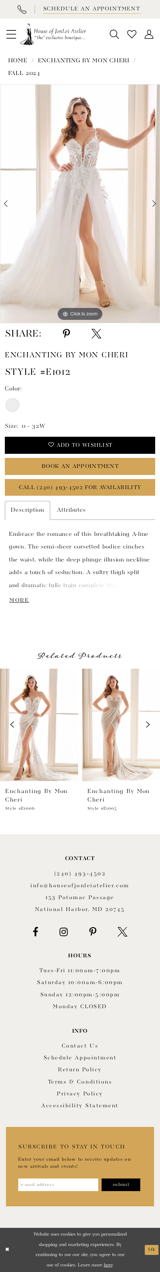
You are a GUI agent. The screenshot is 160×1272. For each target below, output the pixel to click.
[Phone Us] (21, 9)
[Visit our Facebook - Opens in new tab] (35, 932)
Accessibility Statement (80, 1106)
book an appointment (80, 466)
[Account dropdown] (149, 34)
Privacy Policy (80, 1094)
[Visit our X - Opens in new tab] (122, 932)
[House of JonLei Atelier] (53, 34)
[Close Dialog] (7, 1250)
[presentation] (39, 725)
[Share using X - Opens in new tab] (96, 334)
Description (27, 510)
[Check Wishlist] (132, 34)
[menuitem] (11, 34)
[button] (11, 34)
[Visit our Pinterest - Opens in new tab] (92, 932)
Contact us (80, 1046)
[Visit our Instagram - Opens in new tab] (64, 932)
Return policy (80, 1070)
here (108, 1265)
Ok (151, 1249)
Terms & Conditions (80, 1082)
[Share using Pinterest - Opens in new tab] (66, 334)
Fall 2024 (24, 73)
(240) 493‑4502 (80, 874)
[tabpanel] (80, 204)
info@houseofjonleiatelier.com (80, 886)
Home (18, 61)
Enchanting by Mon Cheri (83, 61)
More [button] (19, 600)
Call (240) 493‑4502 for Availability (80, 488)
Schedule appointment (80, 1058)
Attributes (71, 510)
